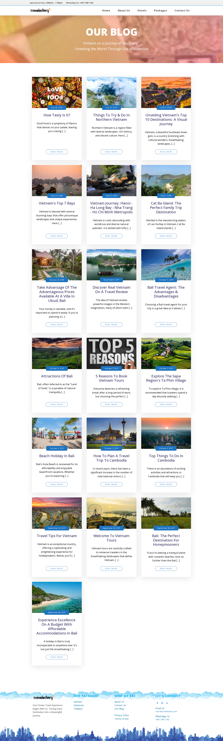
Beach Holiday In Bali (56, 456)
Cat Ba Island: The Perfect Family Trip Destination (166, 207)
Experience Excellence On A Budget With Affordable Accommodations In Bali (56, 626)
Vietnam (78, 702)
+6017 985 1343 (162, 719)
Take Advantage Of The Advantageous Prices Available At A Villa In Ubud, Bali (57, 294)
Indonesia (79, 705)
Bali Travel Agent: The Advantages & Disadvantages (166, 291)
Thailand (78, 709)
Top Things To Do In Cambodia (166, 458)
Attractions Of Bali (57, 376)
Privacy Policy (122, 715)
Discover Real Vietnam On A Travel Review (111, 289)
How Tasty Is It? (57, 115)
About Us (124, 10)
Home (106, 10)
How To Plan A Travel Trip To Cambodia (111, 458)
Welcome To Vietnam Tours (111, 538)
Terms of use (122, 719)
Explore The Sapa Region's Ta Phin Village (166, 378)
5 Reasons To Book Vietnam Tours (111, 378)
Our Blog (119, 709)
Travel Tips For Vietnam (57, 536)
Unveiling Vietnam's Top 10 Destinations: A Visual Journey (166, 119)
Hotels (142, 10)
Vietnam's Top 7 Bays (57, 203)
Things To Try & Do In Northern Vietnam (111, 117)
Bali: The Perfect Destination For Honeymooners (166, 540)
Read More (57, 152)
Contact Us (182, 10)
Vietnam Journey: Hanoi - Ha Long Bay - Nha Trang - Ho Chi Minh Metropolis (111, 207)
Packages (160, 10)
